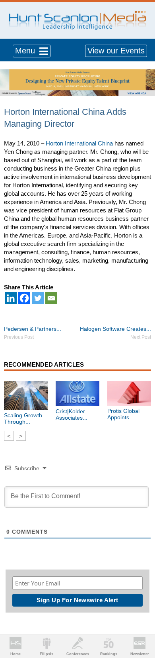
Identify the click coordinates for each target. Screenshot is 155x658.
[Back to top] (141, 622)
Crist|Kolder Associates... (71, 414)
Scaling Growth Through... (23, 418)
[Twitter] (38, 298)
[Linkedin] (11, 298)
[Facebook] (24, 298)
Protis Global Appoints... (123, 414)
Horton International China (79, 143)
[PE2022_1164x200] (77, 73)
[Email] (51, 298)
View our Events (116, 50)
